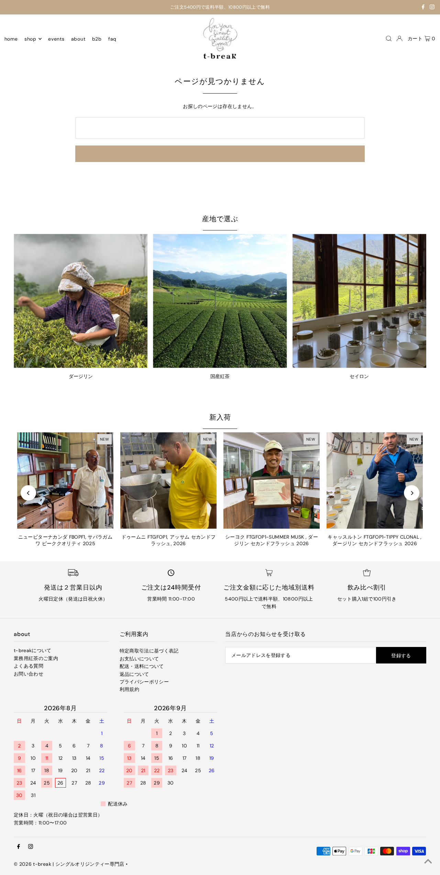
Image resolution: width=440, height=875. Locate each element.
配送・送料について (142, 666)
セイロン (359, 376)
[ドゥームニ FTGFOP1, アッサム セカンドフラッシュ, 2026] (168, 480)
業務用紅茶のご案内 (36, 658)
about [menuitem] (78, 39)
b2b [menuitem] (97, 39)
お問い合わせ (28, 674)
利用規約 (129, 689)
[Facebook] (423, 8)
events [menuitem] (56, 39)
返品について (134, 674)
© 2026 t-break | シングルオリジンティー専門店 (69, 864)
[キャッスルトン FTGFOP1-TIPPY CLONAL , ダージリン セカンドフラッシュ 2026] (375, 480)
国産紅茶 (220, 376)
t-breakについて (33, 650)
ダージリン (81, 376)
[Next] (411, 493)
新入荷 (220, 417)
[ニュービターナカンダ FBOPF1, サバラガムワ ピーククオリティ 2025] (65, 480)
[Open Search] (389, 38)
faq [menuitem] (112, 39)
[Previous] (28, 493)
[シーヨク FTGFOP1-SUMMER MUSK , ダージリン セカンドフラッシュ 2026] (271, 480)
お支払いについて (139, 659)
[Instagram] (432, 8)
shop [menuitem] (30, 39)
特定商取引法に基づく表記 (149, 651)
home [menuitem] (11, 39)
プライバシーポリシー (144, 682)
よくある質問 (28, 666)
